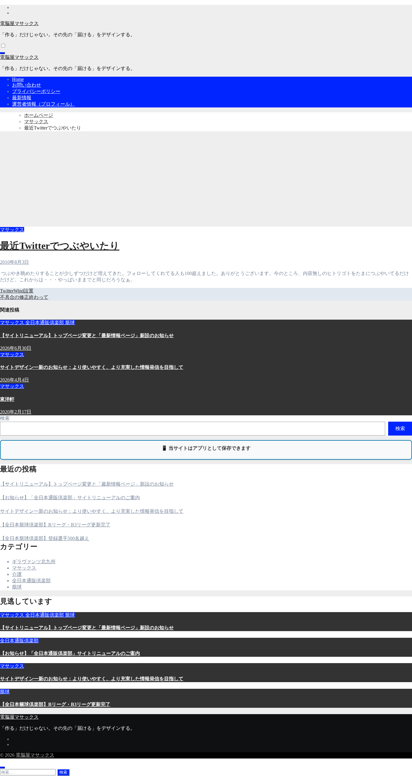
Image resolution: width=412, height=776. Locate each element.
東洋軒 (7, 399)
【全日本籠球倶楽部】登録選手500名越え (44, 538)
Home (18, 79)
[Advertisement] (206, 178)
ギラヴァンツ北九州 (33, 561)
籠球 (70, 322)
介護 (17, 574)
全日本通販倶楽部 (45, 322)
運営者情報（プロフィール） (43, 104)
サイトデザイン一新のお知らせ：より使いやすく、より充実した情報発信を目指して (91, 367)
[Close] (2, 767)
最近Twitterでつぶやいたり (59, 245)
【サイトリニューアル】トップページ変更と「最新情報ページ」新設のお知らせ (87, 335)
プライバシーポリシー (36, 91)
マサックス (12, 229)
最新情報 (21, 97)
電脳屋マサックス (19, 23)
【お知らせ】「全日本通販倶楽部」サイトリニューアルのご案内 (70, 497)
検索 (5, 418)
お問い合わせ (26, 85)
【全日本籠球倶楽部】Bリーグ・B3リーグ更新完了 (55, 524)
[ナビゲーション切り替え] (2, 53)
